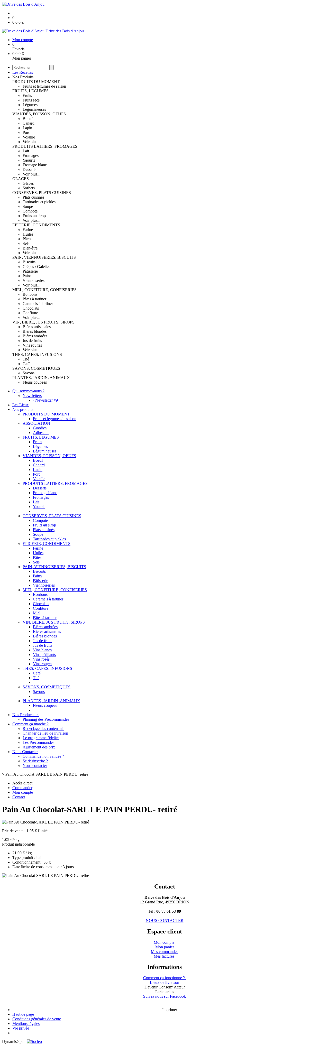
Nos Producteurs (25, 714)
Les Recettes (22, 72)
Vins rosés (41, 659)
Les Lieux (20, 405)
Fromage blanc (35, 165)
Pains (27, 276)
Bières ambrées (35, 336)
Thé (26, 359)
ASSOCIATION (36, 423)
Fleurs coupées (35, 382)
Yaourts (29, 160)
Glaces (28, 183)
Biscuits (29, 262)
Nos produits (22, 409)
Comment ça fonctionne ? (164, 978)
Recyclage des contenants (43, 728)
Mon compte (164, 942)
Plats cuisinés (33, 197)
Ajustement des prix (39, 747)
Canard (28, 123)
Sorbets (29, 188)
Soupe (28, 206)
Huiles (28, 234)
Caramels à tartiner (38, 303)
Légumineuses (34, 109)
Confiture (30, 313)
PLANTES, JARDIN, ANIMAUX (41, 377)
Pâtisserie (30, 271)
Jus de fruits (32, 340)
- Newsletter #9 (45, 400)
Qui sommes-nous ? (28, 391)
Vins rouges (32, 345)
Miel (36, 613)
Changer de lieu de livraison (45, 733)
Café (26, 364)
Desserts (29, 169)
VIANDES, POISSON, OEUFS (39, 114)
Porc (26, 132)
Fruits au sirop (34, 216)
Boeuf (28, 118)
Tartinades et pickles (39, 202)
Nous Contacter (25, 751)
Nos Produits (22, 77)
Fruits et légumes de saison (44, 86)
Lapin (27, 128)
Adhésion (41, 432)
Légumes (30, 105)
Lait (26, 151)
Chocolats (31, 308)
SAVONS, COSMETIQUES (36, 368)
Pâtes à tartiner (34, 299)
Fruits (27, 95)
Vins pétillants (44, 654)
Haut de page (23, 1014)
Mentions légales (26, 1023)
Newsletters (32, 395)
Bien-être (30, 248)
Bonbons (30, 294)
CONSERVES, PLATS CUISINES (41, 192)
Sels (26, 243)
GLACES (20, 179)
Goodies (40, 428)
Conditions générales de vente (36, 1019)
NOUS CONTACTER (165, 920)
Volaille (29, 137)
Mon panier (164, 947)
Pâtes (27, 239)
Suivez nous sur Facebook (164, 996)
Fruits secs (31, 100)
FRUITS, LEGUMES (30, 91)
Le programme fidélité (41, 738)
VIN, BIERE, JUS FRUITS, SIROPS (43, 322)
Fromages (31, 155)
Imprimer (169, 1009)
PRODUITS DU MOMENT (36, 81)
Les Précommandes (38, 742)
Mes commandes (164, 951)
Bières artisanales (37, 327)
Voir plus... (31, 142)
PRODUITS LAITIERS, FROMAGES (44, 146)
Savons (28, 373)
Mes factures (164, 956)
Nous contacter (35, 765)
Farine (28, 229)
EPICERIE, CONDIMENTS (36, 225)
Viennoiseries (33, 280)
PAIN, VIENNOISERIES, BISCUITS (44, 257)
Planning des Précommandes (46, 719)
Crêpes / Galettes (36, 266)
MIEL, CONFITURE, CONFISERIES (44, 290)
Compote (30, 211)
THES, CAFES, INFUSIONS (37, 354)
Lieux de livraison (164, 982)
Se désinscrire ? (35, 761)
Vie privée (20, 1028)
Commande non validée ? (43, 756)
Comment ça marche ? (30, 724)
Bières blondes (35, 331)
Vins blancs (42, 650)
